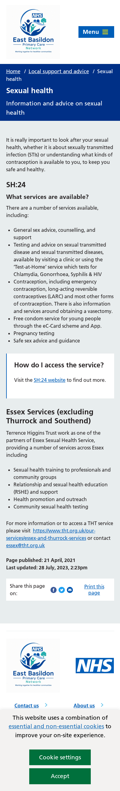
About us (84, 705)
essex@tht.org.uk (25, 545)
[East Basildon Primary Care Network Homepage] (33, 32)
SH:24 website (50, 380)
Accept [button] (60, 776)
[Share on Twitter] (61, 589)
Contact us (26, 705)
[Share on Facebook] (53, 589)
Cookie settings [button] (60, 757)
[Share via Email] (70, 589)
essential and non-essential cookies (56, 726)
